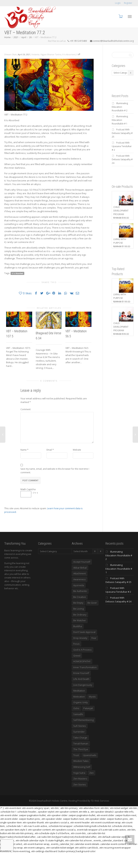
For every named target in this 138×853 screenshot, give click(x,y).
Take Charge (80, 737)
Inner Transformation (85, 667)
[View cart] (120, 16)
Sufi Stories (79, 725)
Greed (76, 655)
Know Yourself (81, 673)
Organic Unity (80, 702)
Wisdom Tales (81, 761)
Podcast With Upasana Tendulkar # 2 (122, 146)
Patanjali (88, 708)
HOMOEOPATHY (82, 661)
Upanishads (89, 755)
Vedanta (35, 54)
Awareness (79, 579)
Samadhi (78, 714)
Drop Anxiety (80, 638)
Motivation (79, 696)
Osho (76, 708)
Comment (25, 409)
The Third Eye (80, 749)
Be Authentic (80, 591)
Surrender (79, 731)
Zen (91, 772)
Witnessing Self (81, 766)
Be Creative (79, 597)
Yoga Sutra (79, 772)
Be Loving (78, 608)
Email (49, 449)
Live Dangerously (82, 684)
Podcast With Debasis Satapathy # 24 (122, 159)
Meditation (79, 690)
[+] (19, 319)
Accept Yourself (81, 561)
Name (23, 449)
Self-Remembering (83, 720)
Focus (76, 643)
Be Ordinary (79, 614)
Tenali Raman (80, 743)
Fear (93, 638)
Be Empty (78, 602)
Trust (76, 755)
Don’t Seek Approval (84, 632)
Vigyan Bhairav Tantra (50, 54)
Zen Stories (79, 784)
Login (118, 2)
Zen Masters (80, 778)
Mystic (92, 696)
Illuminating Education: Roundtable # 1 (120, 120)
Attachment (79, 573)
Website (77, 449)
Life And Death (81, 679)
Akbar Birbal (80, 567)
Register (128, 2)
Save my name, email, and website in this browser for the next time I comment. (54, 470)
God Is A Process (82, 649)
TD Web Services (100, 800)
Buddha (77, 626)
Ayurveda (78, 585)
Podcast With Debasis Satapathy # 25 (122, 133)
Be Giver (92, 602)
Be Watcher (79, 620)
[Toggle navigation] (130, 16)
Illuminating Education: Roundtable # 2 (120, 107)
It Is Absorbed (68, 54)
